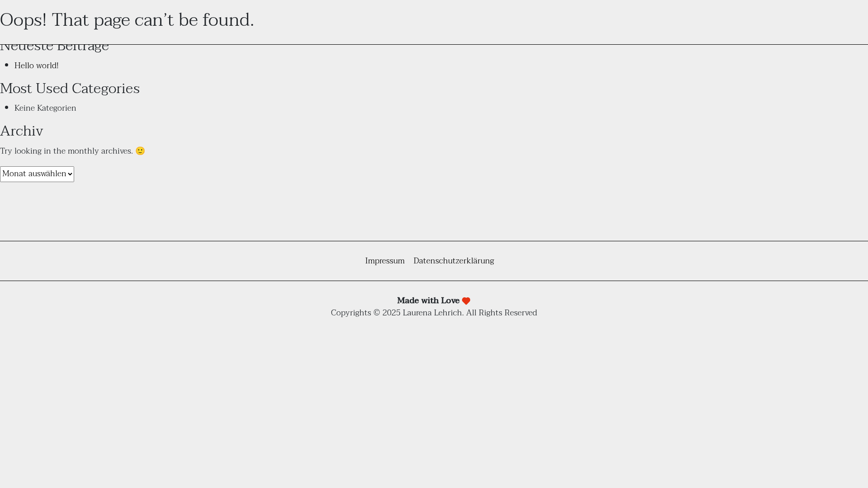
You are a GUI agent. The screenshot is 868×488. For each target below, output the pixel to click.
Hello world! (36, 66)
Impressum (385, 261)
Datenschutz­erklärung (454, 261)
